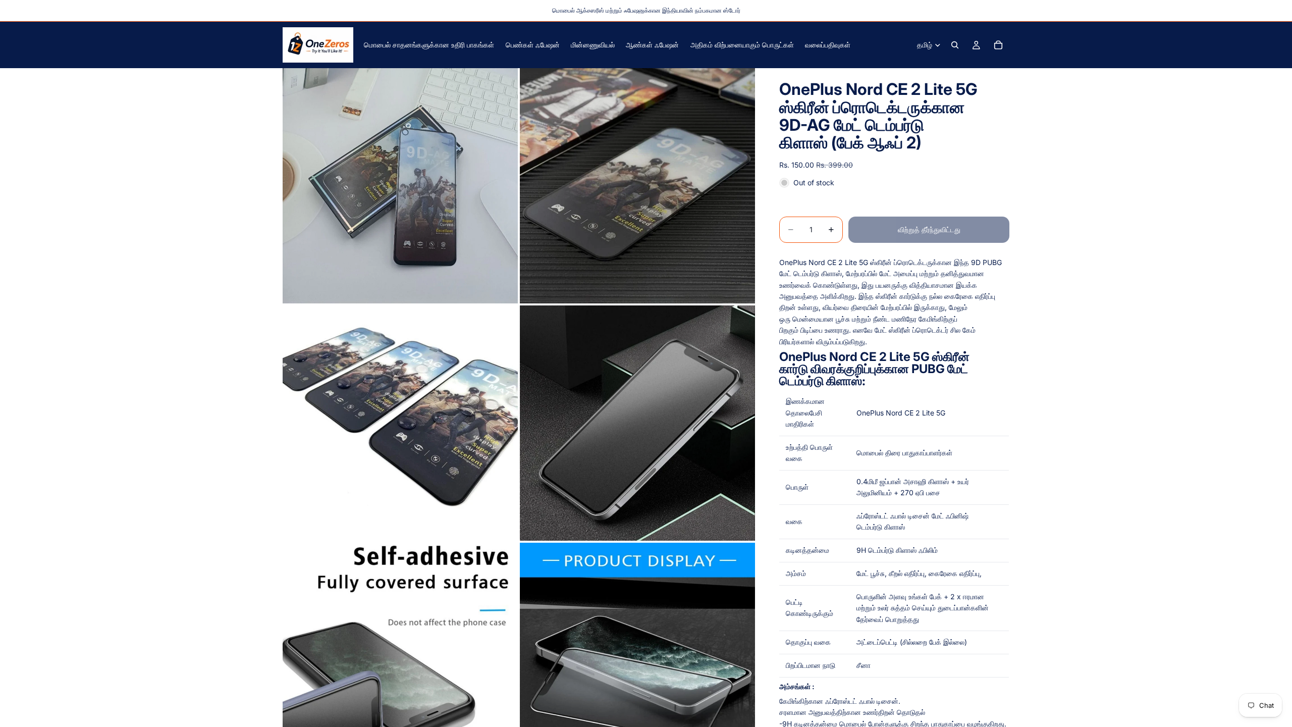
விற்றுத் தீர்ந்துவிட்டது (929, 229)
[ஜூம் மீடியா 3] (400, 423)
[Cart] (998, 45)
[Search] (955, 45)
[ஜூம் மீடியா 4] (637, 423)
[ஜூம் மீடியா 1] (400, 185)
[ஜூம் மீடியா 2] (637, 185)
